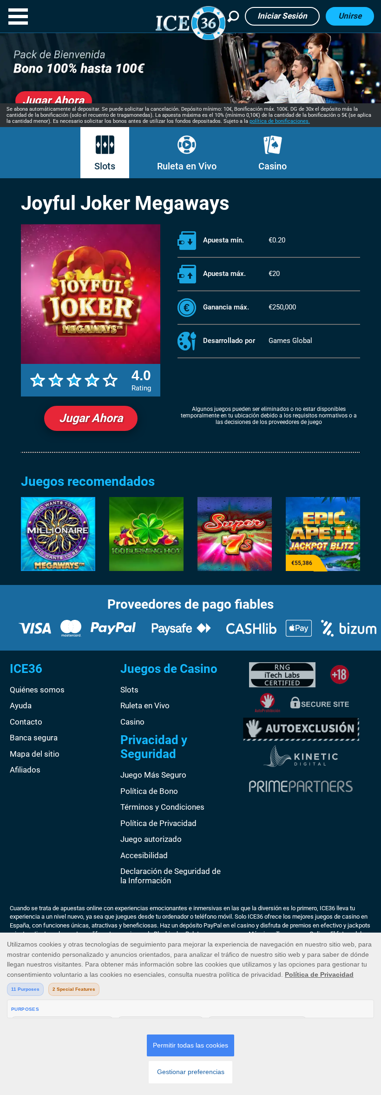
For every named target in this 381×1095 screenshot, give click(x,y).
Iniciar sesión (282, 15)
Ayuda (21, 705)
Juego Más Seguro (153, 774)
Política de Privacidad (158, 823)
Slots (104, 166)
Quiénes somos (37, 689)
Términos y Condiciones (162, 807)
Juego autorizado (151, 839)
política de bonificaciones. (280, 121)
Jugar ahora (91, 418)
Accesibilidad (144, 855)
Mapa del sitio (34, 754)
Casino (272, 166)
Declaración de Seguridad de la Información (170, 876)
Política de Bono (149, 791)
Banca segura (34, 737)
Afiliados (25, 769)
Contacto (26, 721)
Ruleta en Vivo (187, 166)
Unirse (349, 15)
